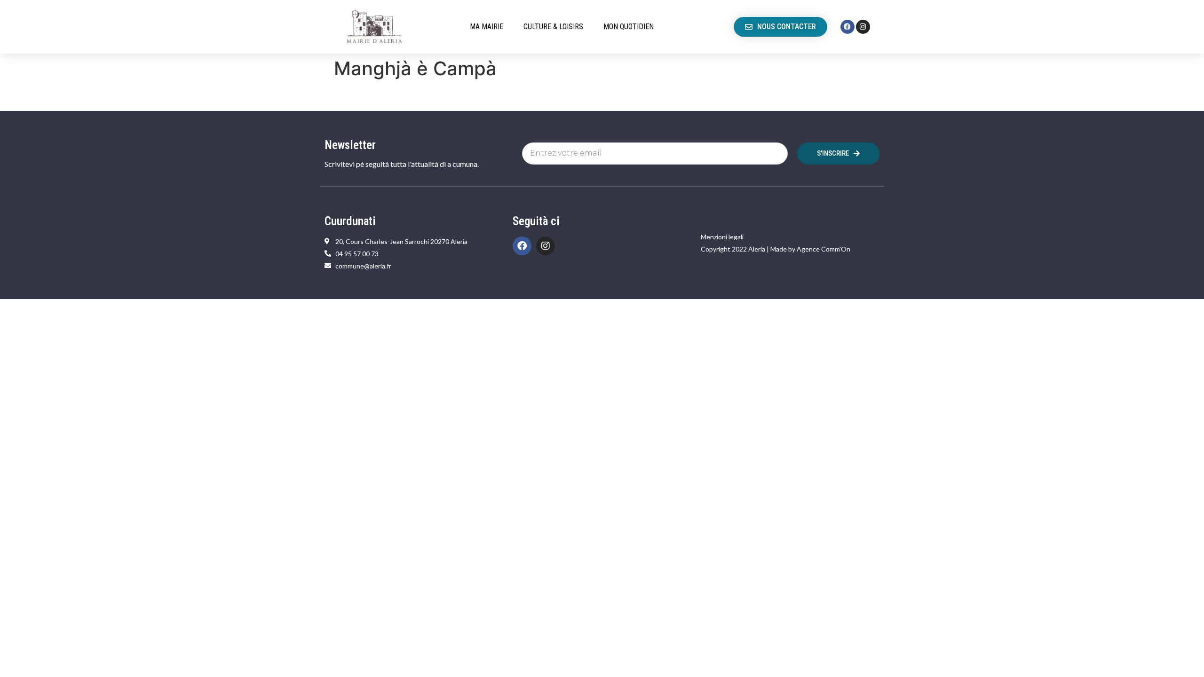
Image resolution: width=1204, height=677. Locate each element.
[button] (492, 27)
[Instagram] (863, 27)
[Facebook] (847, 27)
